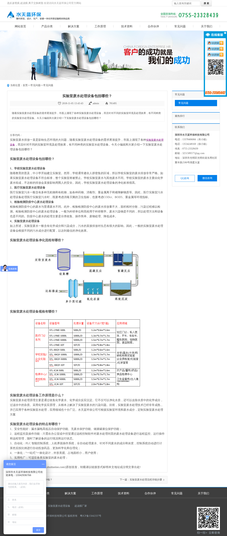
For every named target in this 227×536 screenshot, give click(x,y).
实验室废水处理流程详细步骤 (146, 479)
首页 (25, 85)
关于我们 (206, 26)
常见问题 (180, 26)
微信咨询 (207, 178)
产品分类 (47, 26)
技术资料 (126, 26)
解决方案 (73, 26)
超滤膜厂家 (80, 506)
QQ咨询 (185, 178)
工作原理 (100, 26)
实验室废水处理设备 (59, 506)
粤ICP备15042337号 (90, 516)
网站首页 (20, 26)
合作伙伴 (153, 26)
